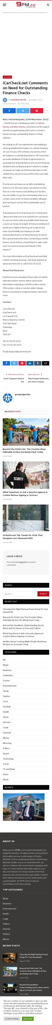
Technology (8, 759)
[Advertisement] (26, 44)
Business (12, 13)
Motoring (7, 743)
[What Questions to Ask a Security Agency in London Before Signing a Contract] (26, 475)
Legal (5, 727)
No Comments (10, 104)
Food (5, 701)
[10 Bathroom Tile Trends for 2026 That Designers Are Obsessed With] (26, 518)
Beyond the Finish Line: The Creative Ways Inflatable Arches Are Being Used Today (24, 450)
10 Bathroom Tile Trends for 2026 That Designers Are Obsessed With (23, 537)
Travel (6, 764)
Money (6, 738)
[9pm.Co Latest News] (26, 4)
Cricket (6, 680)
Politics (6, 748)
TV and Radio (9, 769)
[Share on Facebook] (9, 110)
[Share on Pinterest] (36, 110)
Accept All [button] (28, 1019)
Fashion (6, 696)
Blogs (5, 665)
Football (6, 706)
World (5, 779)
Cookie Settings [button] (12, 1019)
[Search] (47, 5)
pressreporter (18, 100)
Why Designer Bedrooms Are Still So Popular (38, 380)
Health (6, 712)
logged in (23, 562)
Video (5, 774)
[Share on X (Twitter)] (23, 110)
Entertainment (10, 686)
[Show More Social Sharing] (46, 110)
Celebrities (8, 675)
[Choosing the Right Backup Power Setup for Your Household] (10, 957)
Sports (6, 753)
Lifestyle (7, 733)
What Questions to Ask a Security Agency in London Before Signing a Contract (25, 494)
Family (6, 691)
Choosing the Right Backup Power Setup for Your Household (34, 956)
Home (5, 13)
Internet (7, 722)
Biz (4, 660)
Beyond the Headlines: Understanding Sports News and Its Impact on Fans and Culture (34, 987)
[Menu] (4, 5)
